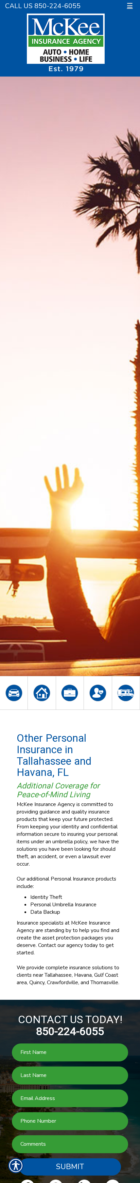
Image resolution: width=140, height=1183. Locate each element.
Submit (70, 1167)
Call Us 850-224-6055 (43, 5)
